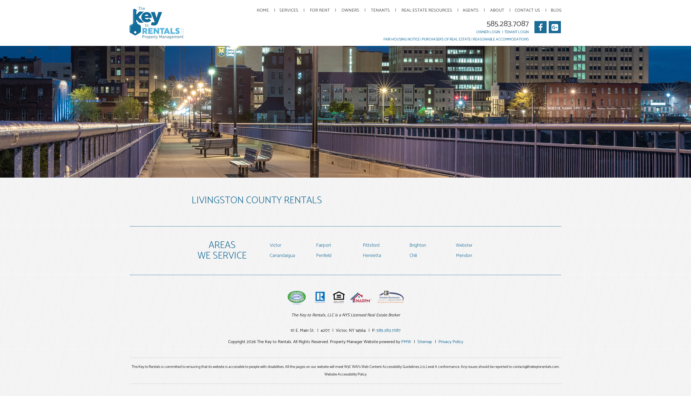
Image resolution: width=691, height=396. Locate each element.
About (497, 10)
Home (263, 10)
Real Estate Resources (426, 10)
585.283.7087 (508, 24)
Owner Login (488, 32)
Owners (350, 10)
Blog (556, 10)
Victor (275, 245)
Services (288, 10)
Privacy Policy (450, 342)
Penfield (323, 256)
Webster (464, 245)
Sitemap (424, 342)
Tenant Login (516, 32)
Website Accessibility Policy (345, 374)
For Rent (320, 10)
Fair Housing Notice (402, 39)
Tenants (380, 10)
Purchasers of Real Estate (446, 39)
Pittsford (371, 245)
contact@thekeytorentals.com (536, 367)
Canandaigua (282, 256)
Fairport (323, 245)
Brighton (417, 245)
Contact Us (527, 10)
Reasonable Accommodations (501, 39)
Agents (471, 10)
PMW (406, 342)
